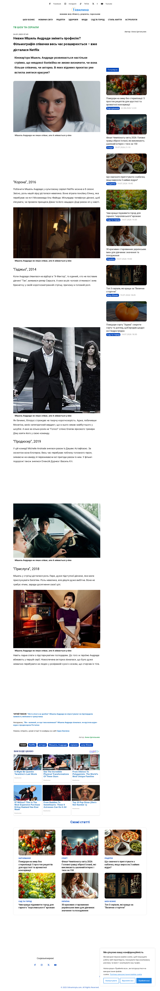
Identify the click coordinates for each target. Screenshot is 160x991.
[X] (93, 4)
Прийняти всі (144, 981)
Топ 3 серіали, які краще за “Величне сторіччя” (119, 906)
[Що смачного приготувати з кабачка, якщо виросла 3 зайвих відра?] (126, 163)
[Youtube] (102, 4)
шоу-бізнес (86, 744)
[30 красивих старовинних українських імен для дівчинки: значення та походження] (126, 236)
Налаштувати (111, 981)
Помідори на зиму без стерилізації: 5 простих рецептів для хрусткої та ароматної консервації (125, 101)
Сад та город (113, 219)
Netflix (32, 744)
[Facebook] (50, 4)
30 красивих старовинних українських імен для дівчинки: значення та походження (126, 252)
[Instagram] (65, 4)
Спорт (110, 147)
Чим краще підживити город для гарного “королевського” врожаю (36, 906)
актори (42, 744)
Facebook (57, 4)
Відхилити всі (127, 981)
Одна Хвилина (63, 731)
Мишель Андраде (58, 744)
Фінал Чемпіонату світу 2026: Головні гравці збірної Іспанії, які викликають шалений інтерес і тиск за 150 (125, 140)
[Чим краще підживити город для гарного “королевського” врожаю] (126, 200)
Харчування (113, 108)
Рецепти (111, 183)
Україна (111, 259)
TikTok (86, 4)
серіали (74, 744)
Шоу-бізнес (112, 295)
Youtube (109, 4)
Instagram (72, 4)
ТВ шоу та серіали (26, 27)
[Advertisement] (56, 158)
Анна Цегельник (138, 32)
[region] (127, 967)
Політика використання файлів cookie (126, 974)
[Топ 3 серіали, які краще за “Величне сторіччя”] (126, 275)
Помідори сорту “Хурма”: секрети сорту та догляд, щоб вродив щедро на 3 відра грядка (125, 327)
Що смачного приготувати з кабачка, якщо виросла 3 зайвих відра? (122, 864)
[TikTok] (81, 4)
